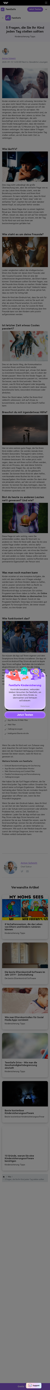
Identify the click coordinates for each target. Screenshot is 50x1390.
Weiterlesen (25, 706)
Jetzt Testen (25, 714)
